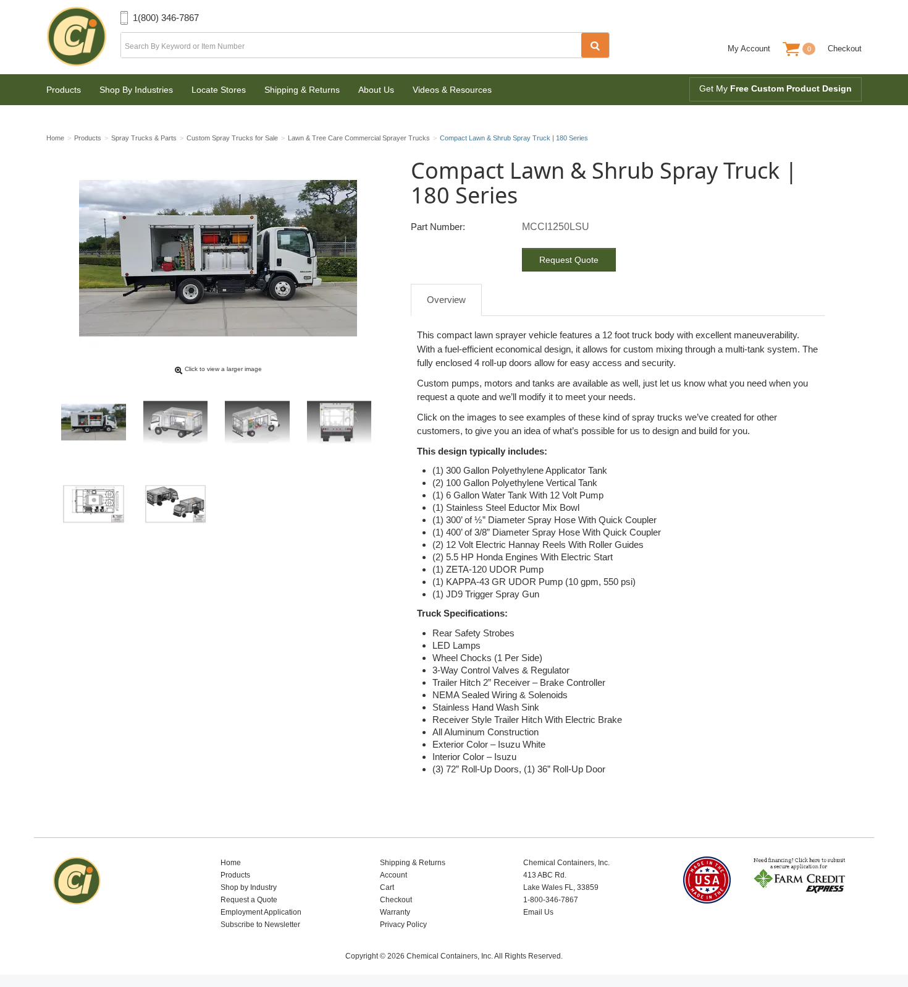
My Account (749, 48)
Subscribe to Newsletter (260, 924)
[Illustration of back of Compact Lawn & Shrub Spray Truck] (339, 422)
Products (63, 90)
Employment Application (261, 912)
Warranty (395, 912)
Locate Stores (218, 90)
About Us (376, 90)
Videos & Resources (452, 90)
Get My (775, 88)
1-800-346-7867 (550, 899)
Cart (387, 887)
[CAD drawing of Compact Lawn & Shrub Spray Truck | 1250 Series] (176, 504)
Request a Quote (249, 899)
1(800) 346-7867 (166, 17)
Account (393, 875)
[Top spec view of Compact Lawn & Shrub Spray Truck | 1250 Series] (93, 504)
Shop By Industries (136, 90)
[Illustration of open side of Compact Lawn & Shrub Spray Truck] (176, 422)
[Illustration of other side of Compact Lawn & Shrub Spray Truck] (257, 422)
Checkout (845, 48)
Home (231, 862)
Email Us (538, 912)
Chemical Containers (83, 37)
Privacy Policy (403, 924)
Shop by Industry (249, 887)
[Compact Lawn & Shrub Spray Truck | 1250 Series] (93, 422)
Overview (446, 299)
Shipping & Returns (302, 90)
